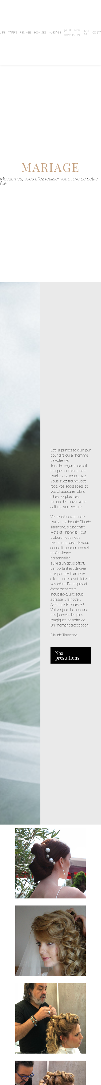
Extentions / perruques (72, 32)
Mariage (55, 32)
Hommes (40, 32)
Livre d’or (86, 32)
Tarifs (12, 32)
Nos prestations (67, 655)
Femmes (25, 32)
